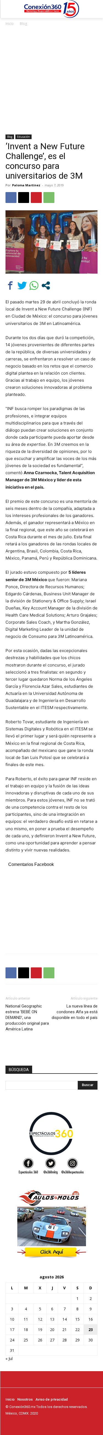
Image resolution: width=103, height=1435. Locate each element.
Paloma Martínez (26, 185)
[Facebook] (10, 197)
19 (40, 1329)
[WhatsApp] (48, 197)
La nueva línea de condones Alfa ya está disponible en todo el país (75, 1012)
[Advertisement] (51, 80)
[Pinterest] (36, 197)
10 (12, 1319)
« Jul (9, 1358)
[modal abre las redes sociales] (46, 285)
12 (40, 1319)
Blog (23, 23)
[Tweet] (22, 285)
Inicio (9, 23)
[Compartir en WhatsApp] (34, 285)
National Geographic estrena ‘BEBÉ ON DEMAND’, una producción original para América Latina (27, 1018)
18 (26, 1329)
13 (52, 1319)
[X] (23, 197)
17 (12, 1329)
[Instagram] (16, 1423)
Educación (23, 137)
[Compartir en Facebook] (10, 285)
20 (52, 1329)
